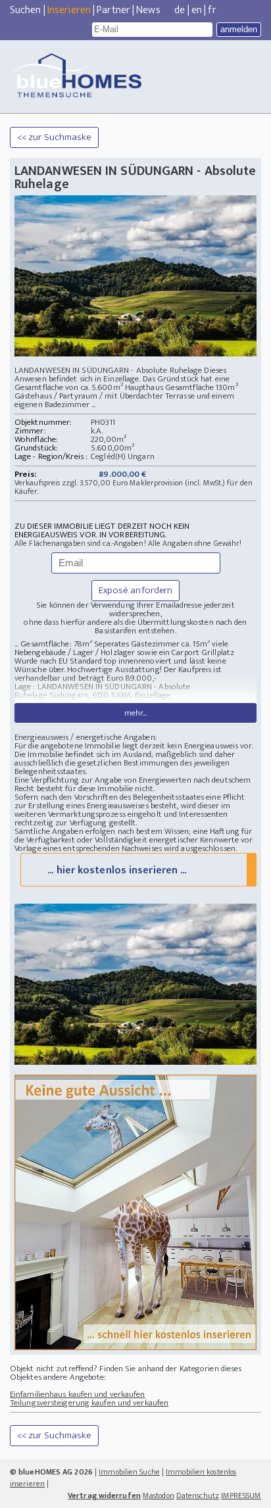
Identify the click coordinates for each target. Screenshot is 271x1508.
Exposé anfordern (136, 590)
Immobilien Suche (129, 1471)
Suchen (25, 10)
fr (212, 10)
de (179, 10)
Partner (113, 10)
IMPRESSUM (241, 1495)
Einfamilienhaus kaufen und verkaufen (77, 1394)
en (196, 10)
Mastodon (158, 1495)
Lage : (25, 686)
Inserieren (69, 10)
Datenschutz (197, 1495)
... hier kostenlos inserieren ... (116, 870)
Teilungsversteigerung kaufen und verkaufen (89, 1403)
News (148, 10)
